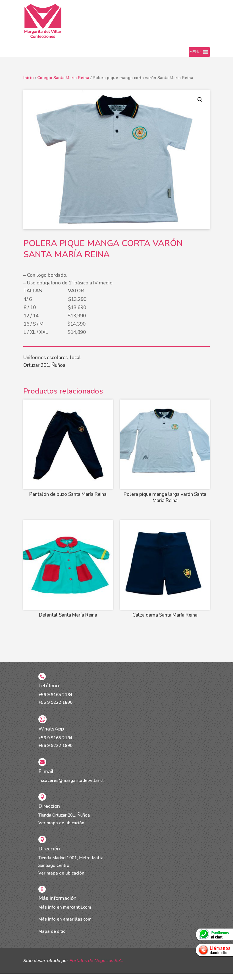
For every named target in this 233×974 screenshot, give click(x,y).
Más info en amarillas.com (64, 919)
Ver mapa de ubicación (61, 823)
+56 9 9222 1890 (55, 702)
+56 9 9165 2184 (55, 695)
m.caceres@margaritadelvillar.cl (71, 780)
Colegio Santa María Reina (63, 77)
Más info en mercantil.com (64, 907)
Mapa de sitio (52, 931)
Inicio (28, 77)
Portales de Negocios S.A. (96, 961)
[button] (195, 52)
